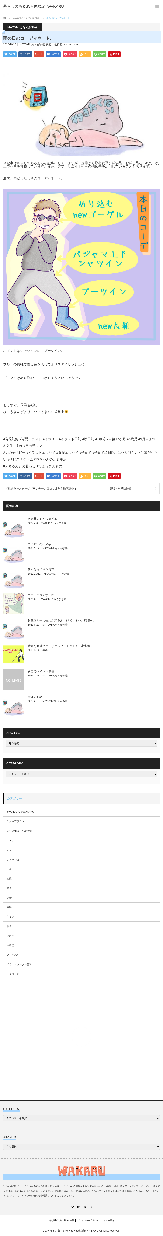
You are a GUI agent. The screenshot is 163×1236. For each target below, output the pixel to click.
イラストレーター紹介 (19, 964)
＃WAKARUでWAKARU (20, 811)
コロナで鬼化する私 (41, 595)
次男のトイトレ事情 (41, 671)
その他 (10, 935)
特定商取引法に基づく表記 (61, 1220)
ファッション (14, 859)
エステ (10, 840)
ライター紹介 (14, 974)
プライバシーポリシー (87, 1220)
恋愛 (9, 878)
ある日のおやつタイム (42, 518)
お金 (9, 926)
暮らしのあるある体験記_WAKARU (78, 1230)
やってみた (13, 954)
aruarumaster (71, 44)
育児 (9, 888)
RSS (90, 1206)
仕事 (9, 869)
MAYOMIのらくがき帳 (32, 44)
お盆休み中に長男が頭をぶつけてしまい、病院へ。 (62, 620)
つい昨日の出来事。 (41, 544)
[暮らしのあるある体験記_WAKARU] (33, 6)
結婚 (9, 897)
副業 (9, 849)
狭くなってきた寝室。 (42, 569)
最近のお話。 (36, 696)
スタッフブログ (15, 821)
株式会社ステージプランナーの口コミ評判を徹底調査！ (42, 488)
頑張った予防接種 (121, 488)
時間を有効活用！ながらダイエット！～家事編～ (60, 646)
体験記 (10, 945)
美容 (48, 44)
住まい (10, 916)
